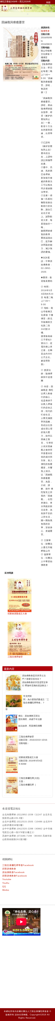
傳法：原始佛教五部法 (29, 716)
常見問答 (27, 696)
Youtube (6, 879)
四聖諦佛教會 (9, 868)
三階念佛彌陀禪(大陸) (29, 778)
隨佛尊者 (45, 31)
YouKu (5, 883)
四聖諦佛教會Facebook (14, 876)
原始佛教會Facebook (13, 872)
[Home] (27, 11)
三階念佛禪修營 (15, 657)
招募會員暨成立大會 (17, 613)
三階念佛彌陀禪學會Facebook (18, 865)
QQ (4, 886)
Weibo (5, 890)
